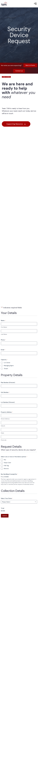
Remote (6, 468)
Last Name (4, 334)
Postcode (3, 440)
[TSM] (4, 4)
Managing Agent (9, 365)
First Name (4, 327)
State (2, 433)
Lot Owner (7, 362)
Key (5, 459)
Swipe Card (7, 462)
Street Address (5, 419)
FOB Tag (6, 465)
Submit (4, 516)
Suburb (3, 426)
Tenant (6, 368)
